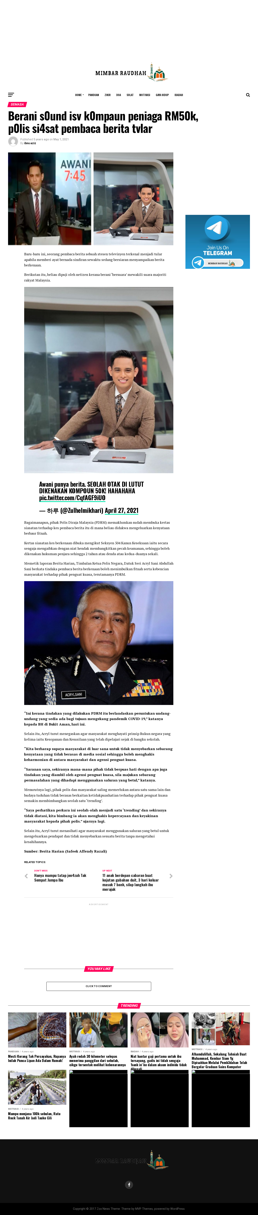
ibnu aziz (30, 143)
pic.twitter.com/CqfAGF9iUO (72, 497)
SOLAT (130, 95)
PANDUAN (93, 95)
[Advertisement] (129, 28)
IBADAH (179, 95)
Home (78, 95)
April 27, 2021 (121, 510)
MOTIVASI (144, 95)
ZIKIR (108, 95)
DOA (118, 95)
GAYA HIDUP (162, 95)
